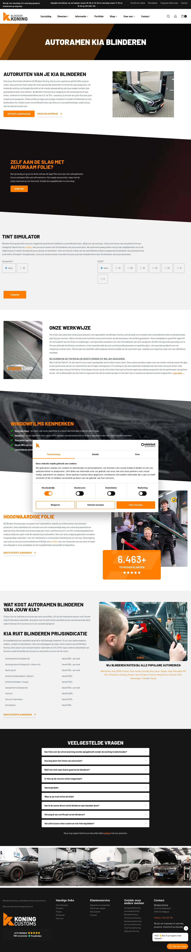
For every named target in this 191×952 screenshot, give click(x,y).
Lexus (156, 671)
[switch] (80, 493)
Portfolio (59, 908)
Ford (132, 671)
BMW (119, 671)
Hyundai (145, 671)
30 (156, 268)
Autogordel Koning (132, 908)
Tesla (144, 678)
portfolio (54, 541)
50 (131, 268)
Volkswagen (135, 678)
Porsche (152, 674)
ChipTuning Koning (132, 928)
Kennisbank (95, 911)
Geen (10, 268)
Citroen (125, 671)
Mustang (123, 674)
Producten (60, 915)
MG (184, 671)
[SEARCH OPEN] (168, 16)
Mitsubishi (113, 674)
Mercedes (177, 671)
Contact (93, 915)
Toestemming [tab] (53, 454)
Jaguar (163, 671)
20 (168, 268)
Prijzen (59, 911)
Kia (151, 671)
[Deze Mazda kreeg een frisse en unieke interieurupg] (134, 867)
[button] (27, 934)
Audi (114, 671)
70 (24, 268)
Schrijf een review (97, 908)
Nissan (131, 674)
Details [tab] (95, 454)
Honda (138, 671)
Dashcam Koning (131, 931)
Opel (137, 674)
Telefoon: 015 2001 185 (163, 917)
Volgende (15, 294)
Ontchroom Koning (132, 918)
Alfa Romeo (105, 671)
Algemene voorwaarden (100, 905)
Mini (106, 674)
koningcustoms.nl (25, 906)
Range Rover (162, 674)
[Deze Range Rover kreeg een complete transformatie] (19, 867)
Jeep (170, 671)
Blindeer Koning (131, 914)
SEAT (179, 674)
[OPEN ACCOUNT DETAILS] (175, 16)
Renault (172, 674)
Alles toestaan (136, 505)
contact (28, 247)
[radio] (9, 268)
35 (144, 268)
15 (180, 268)
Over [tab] (137, 454)
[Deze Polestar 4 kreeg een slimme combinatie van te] (95, 867)
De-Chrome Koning (132, 924)
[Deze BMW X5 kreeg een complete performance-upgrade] (172, 867)
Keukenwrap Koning (132, 921)
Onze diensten (62, 905)
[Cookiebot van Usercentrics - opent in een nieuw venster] (143, 445)
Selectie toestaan (95, 505)
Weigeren (55, 505)
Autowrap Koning (131, 911)
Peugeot (144, 674)
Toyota (153, 678)
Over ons (59, 918)
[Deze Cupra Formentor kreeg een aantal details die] (57, 867)
